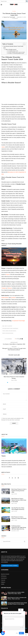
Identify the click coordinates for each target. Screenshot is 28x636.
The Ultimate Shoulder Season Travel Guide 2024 (13, 47)
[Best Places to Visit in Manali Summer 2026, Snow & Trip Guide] (5, 501)
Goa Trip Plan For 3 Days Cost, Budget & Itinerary (17, 508)
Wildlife (2, 584)
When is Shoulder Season (7, 333)
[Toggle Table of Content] (23, 44)
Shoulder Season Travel (13, 50)
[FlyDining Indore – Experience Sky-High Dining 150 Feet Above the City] (5, 528)
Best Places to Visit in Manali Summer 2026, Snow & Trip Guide (18, 500)
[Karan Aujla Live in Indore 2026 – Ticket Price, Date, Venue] (4, 593)
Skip (17, 633)
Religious (3, 582)
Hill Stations (3, 576)
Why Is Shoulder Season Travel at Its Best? (17, 52)
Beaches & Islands (5, 574)
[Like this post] (16, 338)
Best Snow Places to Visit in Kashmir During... (14, 377)
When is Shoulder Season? (11, 49)
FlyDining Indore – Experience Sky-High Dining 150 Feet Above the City (18, 527)
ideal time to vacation (7, 326)
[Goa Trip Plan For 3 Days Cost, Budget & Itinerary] (5, 510)
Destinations (4, 578)
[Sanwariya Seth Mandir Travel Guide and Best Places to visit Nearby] (4, 603)
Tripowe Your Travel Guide (9, 17)
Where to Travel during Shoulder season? (16, 53)
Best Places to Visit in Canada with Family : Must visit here (17, 598)
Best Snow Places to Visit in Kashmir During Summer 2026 (18, 490)
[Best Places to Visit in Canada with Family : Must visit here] (4, 598)
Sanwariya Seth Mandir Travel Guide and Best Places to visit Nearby (17, 603)
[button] (27, 1)
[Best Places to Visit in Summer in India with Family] (5, 519)
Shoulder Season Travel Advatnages (10, 328)
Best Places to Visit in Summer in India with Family (18, 517)
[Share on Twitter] (19, 338)
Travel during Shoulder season (9, 330)
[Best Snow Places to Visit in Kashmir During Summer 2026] (14, 366)
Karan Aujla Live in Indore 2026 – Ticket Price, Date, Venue (16, 593)
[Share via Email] (22, 338)
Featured (3, 580)
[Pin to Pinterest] (20, 338)
